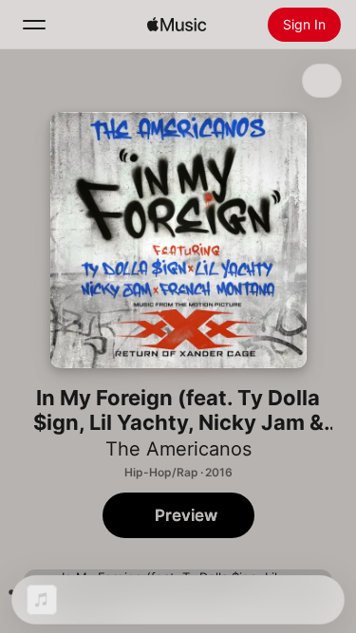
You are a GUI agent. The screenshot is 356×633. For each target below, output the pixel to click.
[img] (176, 24)
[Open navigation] (34, 25)
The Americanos (178, 449)
